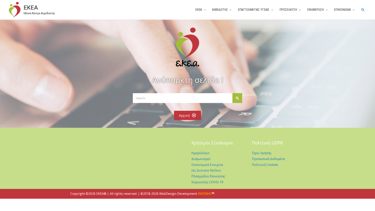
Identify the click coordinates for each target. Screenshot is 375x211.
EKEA (31, 7)
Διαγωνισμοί (201, 159)
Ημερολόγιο (200, 153)
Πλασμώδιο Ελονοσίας (208, 176)
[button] (363, 10)
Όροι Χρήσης (261, 153)
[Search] (237, 98)
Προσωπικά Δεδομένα (268, 159)
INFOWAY (205, 193)
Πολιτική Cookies (265, 165)
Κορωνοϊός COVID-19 (207, 182)
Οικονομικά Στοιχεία (207, 165)
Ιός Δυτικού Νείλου (206, 170)
